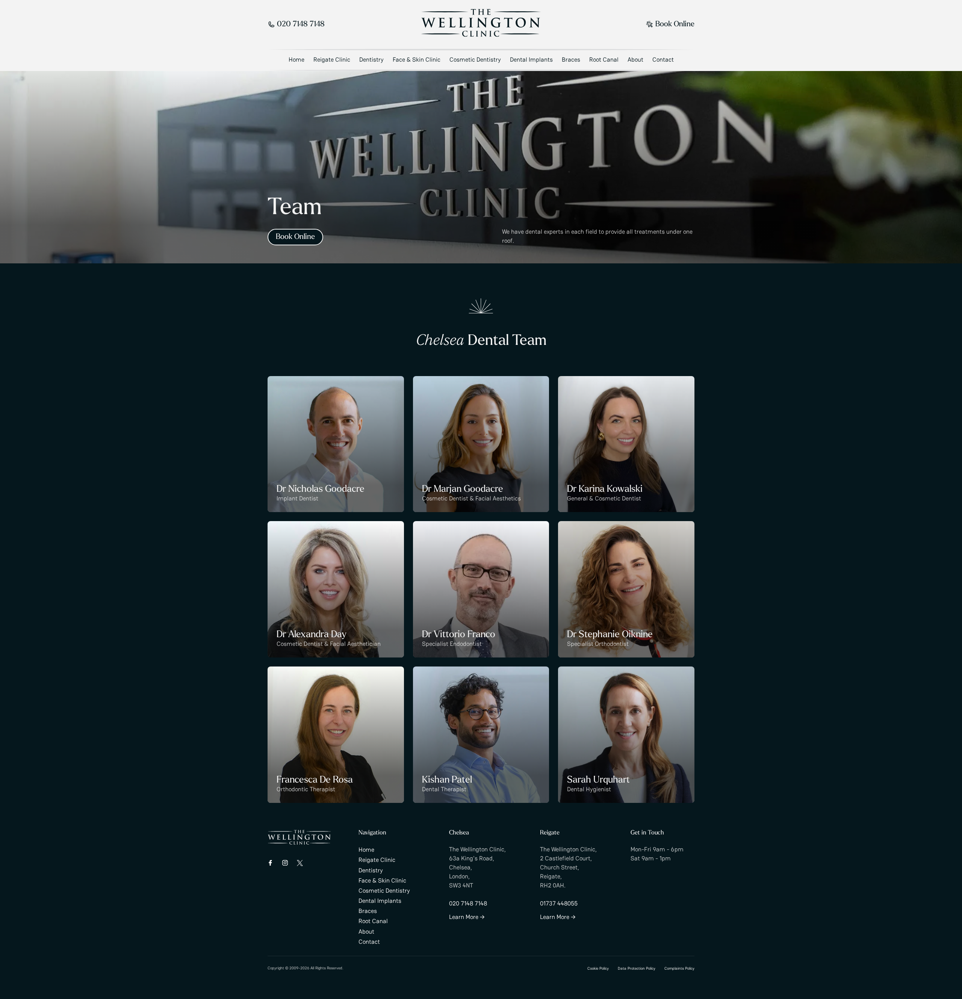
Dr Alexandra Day (311, 634)
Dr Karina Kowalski (605, 489)
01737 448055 (559, 903)
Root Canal (604, 59)
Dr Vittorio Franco (458, 634)
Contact (663, 59)
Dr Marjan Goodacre (462, 489)
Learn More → (467, 917)
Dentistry (371, 59)
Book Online (674, 24)
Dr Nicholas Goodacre (321, 489)
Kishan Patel (447, 780)
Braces (571, 59)
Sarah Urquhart (598, 780)
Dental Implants (531, 59)
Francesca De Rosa (315, 780)
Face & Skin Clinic (416, 59)
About (635, 59)
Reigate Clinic (331, 59)
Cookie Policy (598, 968)
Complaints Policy (679, 968)
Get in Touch (647, 833)
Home (296, 59)
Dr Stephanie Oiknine (610, 634)
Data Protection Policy (636, 968)
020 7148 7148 (301, 24)
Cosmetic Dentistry (475, 59)
